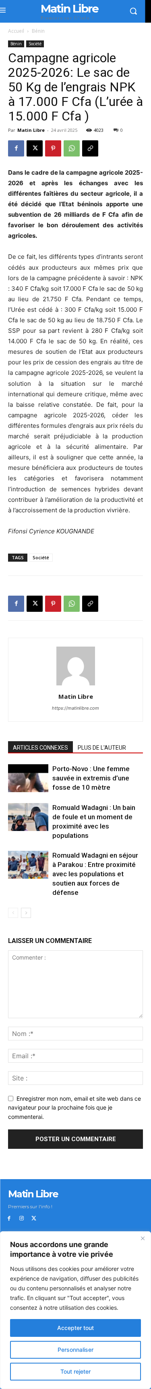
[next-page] (26, 913)
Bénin (38, 30)
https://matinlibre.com (75, 708)
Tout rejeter (75, 1371)
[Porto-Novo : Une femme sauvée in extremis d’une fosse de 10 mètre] (28, 778)
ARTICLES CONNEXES (40, 747)
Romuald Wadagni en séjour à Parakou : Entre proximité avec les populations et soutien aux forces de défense (95, 873)
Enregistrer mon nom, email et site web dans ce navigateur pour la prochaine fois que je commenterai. (74, 1107)
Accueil (16, 30)
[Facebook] (16, 148)
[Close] (142, 1238)
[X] (35, 148)
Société (35, 44)
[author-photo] (75, 685)
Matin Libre (31, 130)
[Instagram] (21, 1218)
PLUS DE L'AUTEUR (102, 747)
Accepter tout (75, 1327)
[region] (75, 1310)
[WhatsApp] (72, 148)
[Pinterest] (53, 148)
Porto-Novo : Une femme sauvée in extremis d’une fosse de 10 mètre (91, 778)
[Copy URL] (90, 148)
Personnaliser (75, 1349)
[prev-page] (13, 913)
